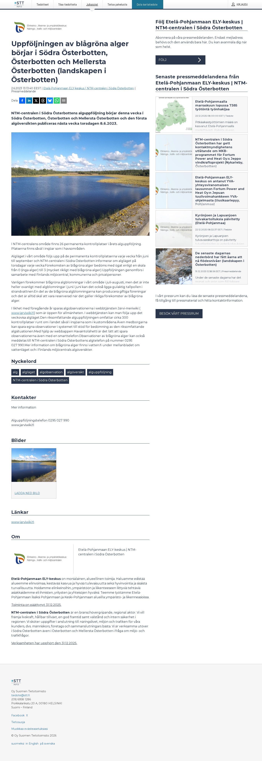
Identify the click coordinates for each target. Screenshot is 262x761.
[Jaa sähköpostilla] (64, 100)
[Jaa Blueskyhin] (50, 100)
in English (32, 743)
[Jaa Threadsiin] (43, 100)
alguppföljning (100, 372)
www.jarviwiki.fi (22, 313)
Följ (162, 60)
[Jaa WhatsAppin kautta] (57, 100)
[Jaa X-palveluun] (36, 100)
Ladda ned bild (27, 493)
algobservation (51, 372)
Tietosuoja (18, 722)
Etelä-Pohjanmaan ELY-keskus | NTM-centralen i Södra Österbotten (88, 88)
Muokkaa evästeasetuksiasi (29, 729)
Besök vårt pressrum (179, 313)
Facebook (18, 715)
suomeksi (17, 743)
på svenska (47, 743)
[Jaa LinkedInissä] (29, 100)
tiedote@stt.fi (20, 695)
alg (15, 372)
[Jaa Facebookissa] (22, 100)
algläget (28, 372)
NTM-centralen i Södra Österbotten (40, 380)
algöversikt (75, 372)
